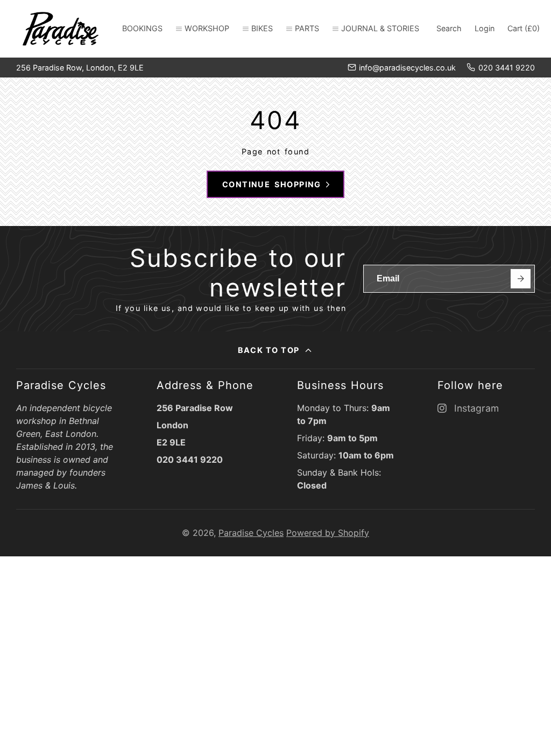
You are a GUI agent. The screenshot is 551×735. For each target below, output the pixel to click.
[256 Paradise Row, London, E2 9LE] (80, 68)
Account (485, 28)
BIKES (262, 28)
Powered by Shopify (327, 532)
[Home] (60, 28)
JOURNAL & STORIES (380, 28)
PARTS (307, 28)
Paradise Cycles (251, 532)
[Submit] (521, 279)
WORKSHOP (207, 28)
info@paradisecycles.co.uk (407, 67)
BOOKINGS (142, 28)
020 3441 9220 (506, 67)
